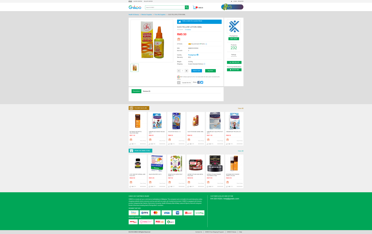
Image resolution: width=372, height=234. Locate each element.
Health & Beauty (134, 14)
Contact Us (198, 232)
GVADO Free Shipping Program (214, 232)
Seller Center (148, 1)
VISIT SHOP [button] (233, 39)
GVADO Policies (231, 232)
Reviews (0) (146, 91)
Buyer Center (138, 1)
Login (235, 1)
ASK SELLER (235, 62)
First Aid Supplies (160, 14)
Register (240, 1)
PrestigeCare (192, 55)
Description (136, 91)
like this (186, 82)
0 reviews (188, 29)
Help (240, 232)
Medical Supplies (146, 14)
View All (240, 108)
